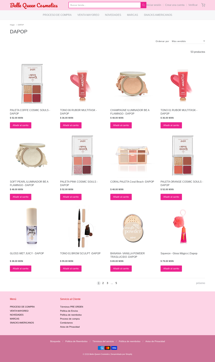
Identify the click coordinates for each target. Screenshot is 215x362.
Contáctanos (66, 322)
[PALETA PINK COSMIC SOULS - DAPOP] (82, 155)
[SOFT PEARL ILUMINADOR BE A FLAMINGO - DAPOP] (32, 155)
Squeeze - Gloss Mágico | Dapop (179, 253)
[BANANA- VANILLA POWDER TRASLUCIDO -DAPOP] (132, 227)
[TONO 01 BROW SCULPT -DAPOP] (82, 227)
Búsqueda (55, 341)
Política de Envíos (69, 311)
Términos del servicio (103, 341)
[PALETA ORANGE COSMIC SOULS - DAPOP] (183, 155)
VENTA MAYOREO (88, 15)
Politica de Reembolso (76, 341)
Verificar (193, 5)
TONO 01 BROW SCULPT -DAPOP (80, 253)
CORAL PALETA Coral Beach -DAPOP (132, 181)
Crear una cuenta (174, 5)
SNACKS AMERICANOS (158, 15)
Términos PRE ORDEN (71, 306)
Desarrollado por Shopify (121, 354)
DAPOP (21, 25)
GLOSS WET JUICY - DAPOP (27, 253)
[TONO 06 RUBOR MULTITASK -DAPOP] (82, 84)
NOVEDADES (113, 15)
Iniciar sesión (153, 5)
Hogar (12, 25)
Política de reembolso (71, 315)
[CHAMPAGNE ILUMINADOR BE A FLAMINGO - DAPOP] (132, 84)
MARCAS (132, 15)
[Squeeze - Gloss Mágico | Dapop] (183, 227)
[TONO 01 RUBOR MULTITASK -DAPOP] (183, 84)
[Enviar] (143, 5)
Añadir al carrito (20, 125)
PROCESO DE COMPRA (57, 15)
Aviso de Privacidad (70, 327)
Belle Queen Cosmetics (34, 5)
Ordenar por (162, 41)
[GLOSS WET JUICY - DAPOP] (32, 227)
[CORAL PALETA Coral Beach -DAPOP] (132, 155)
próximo (200, 283)
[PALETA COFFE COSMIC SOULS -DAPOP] (32, 84)
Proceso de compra (70, 318)
